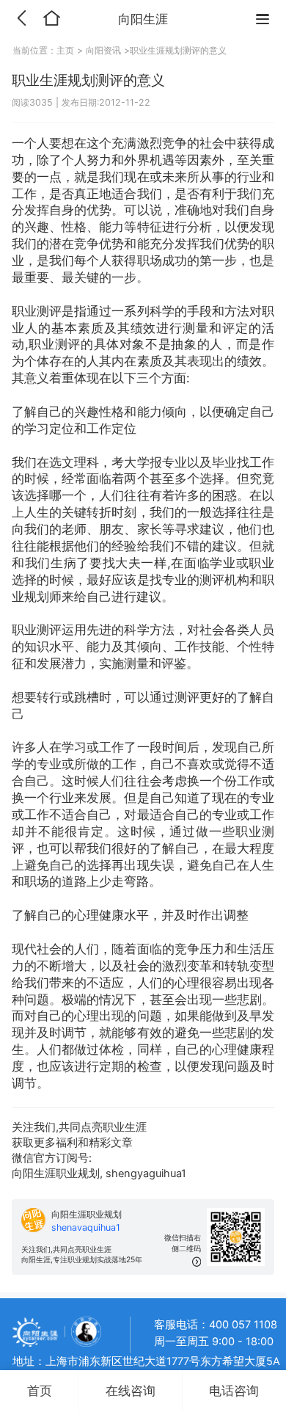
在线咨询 (130, 1390)
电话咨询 (234, 1390)
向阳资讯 (103, 50)
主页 (66, 50)
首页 (39, 1390)
